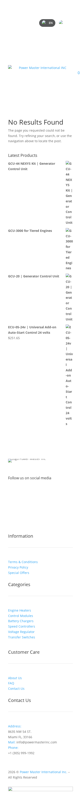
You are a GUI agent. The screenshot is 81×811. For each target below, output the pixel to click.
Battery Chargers (21, 621)
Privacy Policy (18, 567)
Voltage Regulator (21, 632)
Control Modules (20, 616)
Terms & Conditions (23, 562)
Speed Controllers (21, 626)
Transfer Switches (21, 637)
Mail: (12, 742)
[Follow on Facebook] (27, 492)
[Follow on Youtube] (54, 492)
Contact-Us (16, 688)
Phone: (13, 747)
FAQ (11, 683)
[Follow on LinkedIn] (45, 492)
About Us (15, 678)
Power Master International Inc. (43, 772)
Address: (14, 726)
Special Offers (18, 573)
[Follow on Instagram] (36, 492)
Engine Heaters (19, 610)
